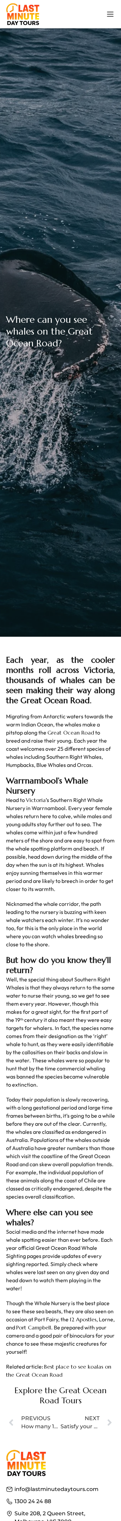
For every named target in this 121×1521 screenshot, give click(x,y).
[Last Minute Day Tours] (23, 14)
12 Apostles (83, 1319)
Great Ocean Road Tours (73, 1395)
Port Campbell (33, 1327)
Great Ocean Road (70, 732)
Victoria (36, 800)
